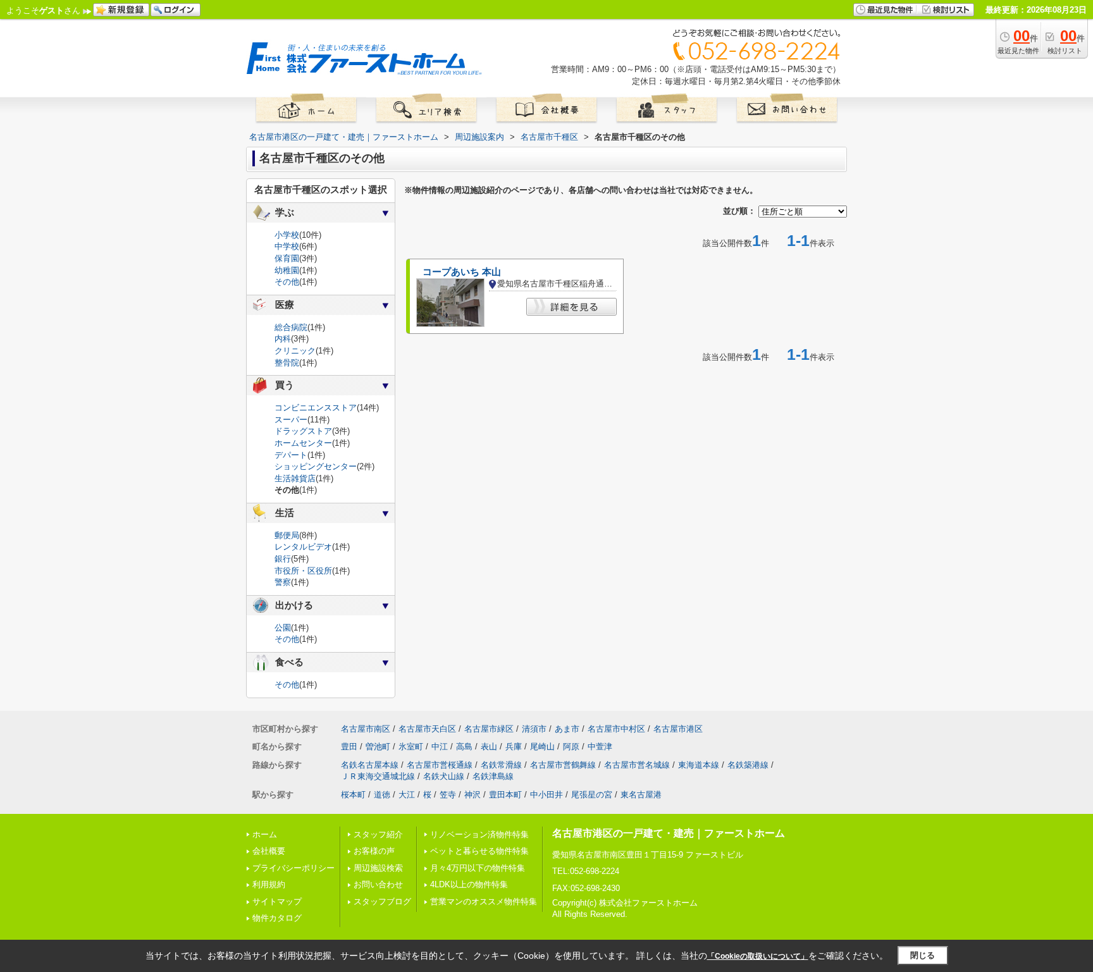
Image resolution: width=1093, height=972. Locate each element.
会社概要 (268, 851)
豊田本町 (505, 794)
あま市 (567, 729)
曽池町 (378, 746)
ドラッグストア (303, 431)
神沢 (472, 794)
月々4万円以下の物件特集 (477, 868)
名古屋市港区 (678, 729)
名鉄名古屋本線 (369, 765)
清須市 (534, 729)
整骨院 (287, 362)
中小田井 (546, 794)
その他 (287, 281)
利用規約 (268, 884)
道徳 (382, 794)
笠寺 (448, 794)
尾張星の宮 (591, 794)
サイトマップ (277, 901)
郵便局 (287, 535)
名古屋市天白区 (427, 729)
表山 (489, 746)
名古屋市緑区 (489, 729)
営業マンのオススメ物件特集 (483, 901)
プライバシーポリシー (293, 868)
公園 (283, 627)
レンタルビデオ (303, 546)
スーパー (291, 419)
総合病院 (291, 327)
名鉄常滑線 (501, 765)
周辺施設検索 (378, 868)
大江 (406, 794)
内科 (283, 338)
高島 (464, 746)
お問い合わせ (378, 884)
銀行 (283, 558)
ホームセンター (303, 443)
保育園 (287, 258)
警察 (283, 582)
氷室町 (410, 746)
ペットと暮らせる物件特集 (479, 851)
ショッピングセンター (316, 466)
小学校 (287, 235)
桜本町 (353, 794)
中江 (439, 746)
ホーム (264, 834)
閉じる (922, 955)
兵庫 (513, 746)
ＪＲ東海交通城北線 (378, 776)
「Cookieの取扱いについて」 (757, 956)
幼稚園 (287, 270)
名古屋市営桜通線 (439, 765)
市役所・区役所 (303, 570)
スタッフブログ (382, 901)
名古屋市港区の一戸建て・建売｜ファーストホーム (668, 833)
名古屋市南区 (365, 729)
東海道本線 (698, 765)
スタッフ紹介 (378, 834)
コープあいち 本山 (462, 272)
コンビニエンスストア (316, 407)
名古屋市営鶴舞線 (563, 765)
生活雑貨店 (295, 478)
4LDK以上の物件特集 (469, 884)
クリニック (295, 350)
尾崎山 (542, 746)
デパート (291, 455)
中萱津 (600, 746)
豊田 (349, 746)
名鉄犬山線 (443, 776)
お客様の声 (374, 851)
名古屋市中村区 (616, 729)
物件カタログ (277, 918)
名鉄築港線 (748, 765)
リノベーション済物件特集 (479, 834)
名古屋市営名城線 (637, 765)
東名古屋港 (641, 794)
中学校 (287, 246)
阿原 (571, 746)
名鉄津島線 (493, 776)
